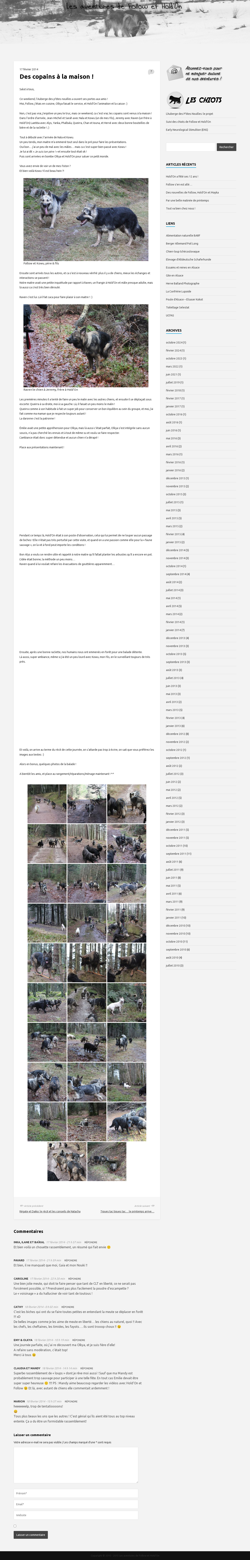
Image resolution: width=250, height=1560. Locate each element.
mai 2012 (171, 789)
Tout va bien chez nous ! (180, 208)
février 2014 (173, 622)
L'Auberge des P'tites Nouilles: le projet (189, 113)
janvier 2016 (173, 470)
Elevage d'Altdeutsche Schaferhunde (188, 259)
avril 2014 (172, 606)
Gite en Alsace (174, 275)
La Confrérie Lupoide (178, 291)
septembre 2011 (176, 853)
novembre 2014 (175, 558)
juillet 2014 (173, 590)
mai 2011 (171, 885)
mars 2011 (172, 901)
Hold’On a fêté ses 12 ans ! (182, 176)
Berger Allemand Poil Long (182, 243)
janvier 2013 (173, 725)
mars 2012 (172, 805)
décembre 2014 (175, 550)
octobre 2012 (174, 749)
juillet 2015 (173, 502)
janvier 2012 (173, 821)
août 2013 (172, 670)
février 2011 (173, 909)
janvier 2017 (173, 406)
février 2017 (173, 398)
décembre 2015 (175, 478)
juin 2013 (171, 686)
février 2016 (173, 462)
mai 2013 (171, 694)
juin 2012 (171, 781)
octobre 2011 (174, 845)
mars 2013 (172, 710)
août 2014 (172, 582)
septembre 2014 (176, 574)
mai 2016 (171, 438)
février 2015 (173, 534)
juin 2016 (171, 430)
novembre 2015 (175, 486)
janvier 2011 (173, 917)
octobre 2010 (174, 941)
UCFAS (170, 315)
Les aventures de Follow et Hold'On (139, 1555)
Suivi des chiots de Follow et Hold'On (188, 121)
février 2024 (173, 350)
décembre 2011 (175, 829)
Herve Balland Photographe (182, 283)
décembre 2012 (175, 733)
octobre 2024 (174, 342)
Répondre (91, 1242)
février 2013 (173, 718)
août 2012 (172, 765)
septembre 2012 (176, 757)
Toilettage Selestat (177, 307)
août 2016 (172, 422)
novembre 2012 (175, 741)
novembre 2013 (175, 646)
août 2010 (172, 957)
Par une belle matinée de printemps (187, 200)
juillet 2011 (173, 869)
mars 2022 (172, 366)
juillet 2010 (173, 965)
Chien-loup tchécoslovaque (183, 251)
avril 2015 (172, 518)
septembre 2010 (176, 949)
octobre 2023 (174, 358)
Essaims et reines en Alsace (183, 267)
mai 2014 (171, 598)
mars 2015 (172, 526)
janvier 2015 (173, 542)
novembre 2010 (175, 933)
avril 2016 (172, 446)
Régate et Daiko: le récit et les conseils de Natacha (50, 1211)
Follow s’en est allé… (179, 184)
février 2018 (173, 390)
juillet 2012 (173, 773)
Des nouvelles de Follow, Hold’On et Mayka (192, 192)
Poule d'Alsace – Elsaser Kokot (184, 299)
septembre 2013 (176, 662)
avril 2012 (172, 797)
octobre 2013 (174, 654)
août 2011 (172, 861)
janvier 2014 (173, 630)
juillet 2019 (173, 382)
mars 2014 (172, 614)
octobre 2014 (174, 566)
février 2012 (173, 813)
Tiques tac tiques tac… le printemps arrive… (127, 1211)
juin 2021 (171, 374)
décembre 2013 (175, 638)
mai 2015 (171, 510)
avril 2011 (172, 893)
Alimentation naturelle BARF (183, 235)
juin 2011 (171, 877)
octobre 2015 (174, 494)
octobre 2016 (174, 414)
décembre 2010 (175, 925)
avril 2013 (172, 702)
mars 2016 (172, 454)
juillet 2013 (173, 678)
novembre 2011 (175, 837)
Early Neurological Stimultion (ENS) (187, 129)
